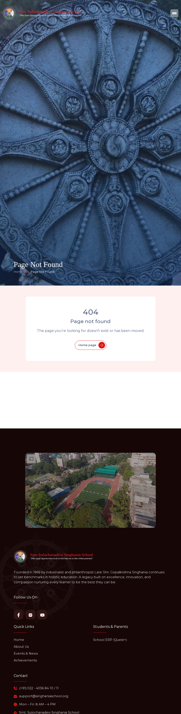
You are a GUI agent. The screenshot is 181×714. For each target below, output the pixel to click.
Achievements (25, 660)
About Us (21, 647)
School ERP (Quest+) (110, 640)
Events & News (26, 653)
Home (19, 640)
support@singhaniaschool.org (43, 696)
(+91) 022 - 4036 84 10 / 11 (39, 688)
